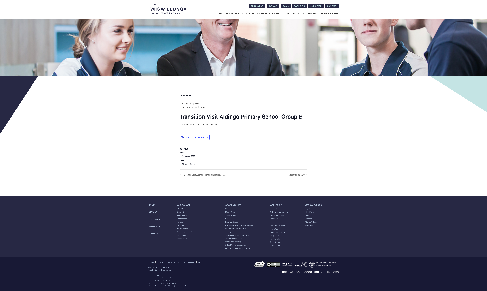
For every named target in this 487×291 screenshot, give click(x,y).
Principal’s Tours (311, 222)
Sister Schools (275, 242)
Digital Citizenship (277, 215)
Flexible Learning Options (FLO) (237, 248)
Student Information (254, 14)
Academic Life (277, 14)
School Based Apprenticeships (237, 245)
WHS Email (154, 219)
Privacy (151, 262)
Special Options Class (233, 238)
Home (221, 14)
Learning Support (232, 222)
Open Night (309, 225)
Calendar (308, 219)
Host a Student (276, 229)
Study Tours (274, 236)
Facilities (180, 225)
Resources (274, 219)
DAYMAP (273, 6)
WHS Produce (182, 229)
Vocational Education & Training (238, 235)
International (310, 14)
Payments (299, 6)
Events (307, 215)
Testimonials (275, 239)
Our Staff (316, 6)
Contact (332, 6)
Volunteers (181, 235)
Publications (182, 219)
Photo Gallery (182, 215)
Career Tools (230, 209)
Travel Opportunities (278, 245)
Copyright (161, 262)
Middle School (230, 212)
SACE (227, 219)
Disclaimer (172, 262)
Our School (232, 14)
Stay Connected (311, 209)
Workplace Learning (233, 242)
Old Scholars (182, 238)
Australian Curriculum (186, 262)
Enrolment (257, 6)
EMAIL (286, 6)
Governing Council (184, 232)
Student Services (276, 209)
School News (310, 212)
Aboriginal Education (233, 232)
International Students (279, 232)
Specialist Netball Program (235, 229)
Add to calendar (195, 137)
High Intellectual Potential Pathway (239, 225)
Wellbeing (293, 14)
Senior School (230, 215)
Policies (180, 222)
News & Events (330, 14)
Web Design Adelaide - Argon (159, 270)
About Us (180, 209)
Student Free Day (297, 174)
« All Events (185, 95)
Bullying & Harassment (279, 212)
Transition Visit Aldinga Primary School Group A (204, 174)
